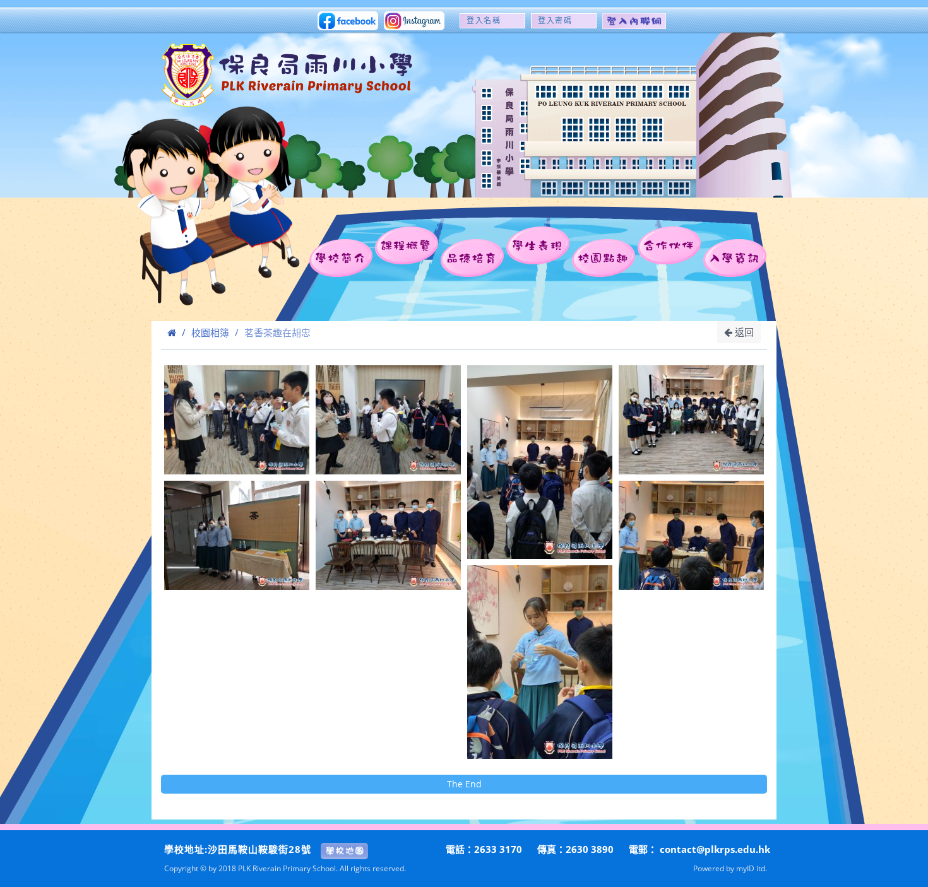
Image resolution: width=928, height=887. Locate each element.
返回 (743, 332)
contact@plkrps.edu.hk (715, 849)
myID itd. (751, 868)
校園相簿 (210, 332)
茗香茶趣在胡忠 (277, 332)
